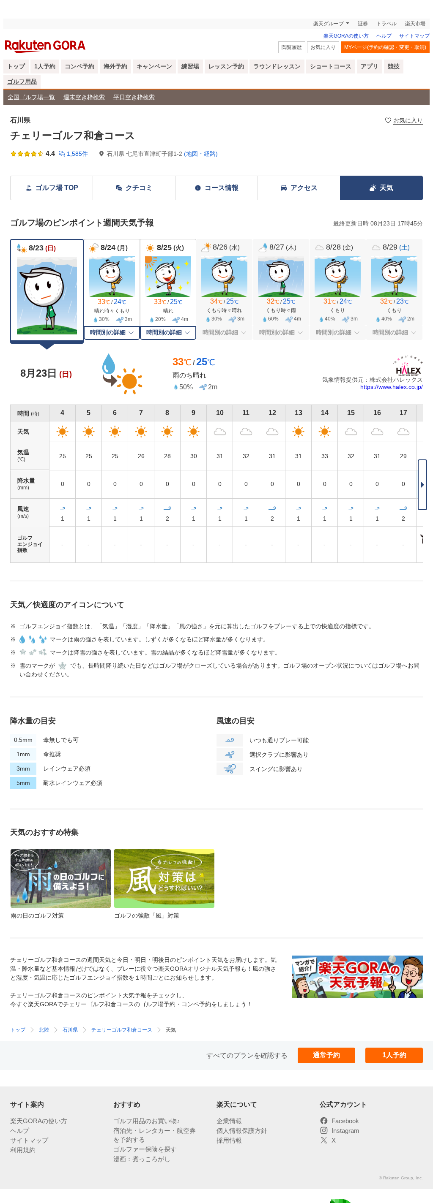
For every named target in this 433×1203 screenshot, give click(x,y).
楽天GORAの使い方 (346, 36)
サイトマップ (414, 36)
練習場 (190, 66)
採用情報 (229, 1140)
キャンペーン (154, 66)
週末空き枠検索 (84, 97)
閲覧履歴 (292, 47)
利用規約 (23, 1150)
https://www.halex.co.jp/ (391, 386)
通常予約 (326, 1055)
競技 (394, 66)
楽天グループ (328, 24)
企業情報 (229, 1120)
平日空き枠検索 (134, 97)
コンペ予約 (79, 66)
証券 (363, 24)
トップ (16, 66)
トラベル (386, 24)
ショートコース (330, 66)
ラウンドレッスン (277, 66)
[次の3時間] (422, 484)
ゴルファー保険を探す (145, 1149)
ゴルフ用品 (22, 81)
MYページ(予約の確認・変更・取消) (385, 47)
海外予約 (115, 66)
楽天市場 (415, 24)
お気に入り (323, 47)
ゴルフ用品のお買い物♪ (146, 1120)
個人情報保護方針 (241, 1130)
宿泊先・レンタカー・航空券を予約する (154, 1135)
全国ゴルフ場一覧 (31, 97)
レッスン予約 (226, 66)
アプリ (369, 66)
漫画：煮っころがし (141, 1158)
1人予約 (44, 66)
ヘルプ (384, 36)
